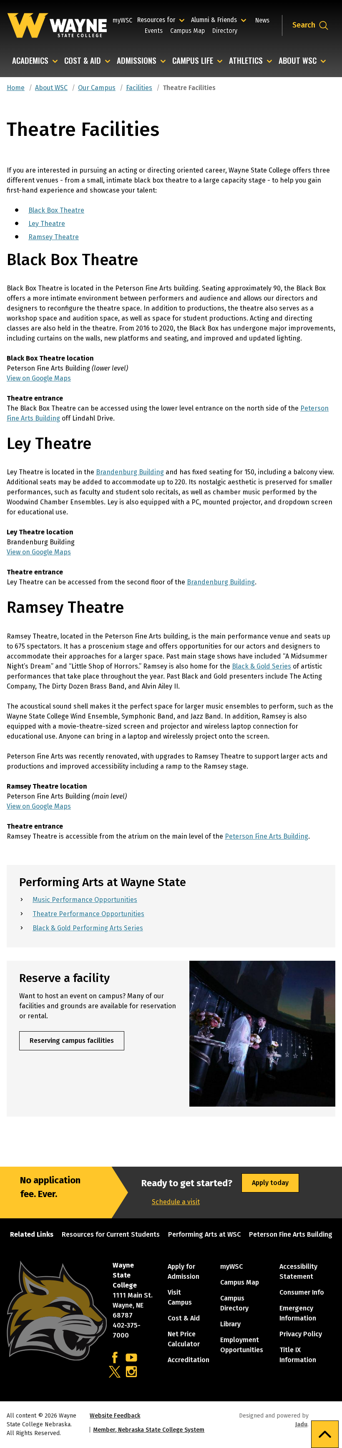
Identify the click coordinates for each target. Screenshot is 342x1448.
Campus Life (192, 61)
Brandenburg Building (130, 472)
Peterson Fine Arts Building (266, 836)
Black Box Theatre (56, 210)
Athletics (246, 61)
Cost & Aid (82, 61)
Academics (30, 61)
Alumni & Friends (216, 19)
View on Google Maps (39, 378)
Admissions (136, 61)
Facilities (139, 88)
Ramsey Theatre (53, 237)
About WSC (298, 61)
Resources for (162, 19)
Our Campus (97, 88)
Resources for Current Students (111, 1234)
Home (16, 88)
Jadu (301, 1424)
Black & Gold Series (261, 666)
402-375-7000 (127, 1330)
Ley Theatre (46, 224)
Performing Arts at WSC (204, 1234)
